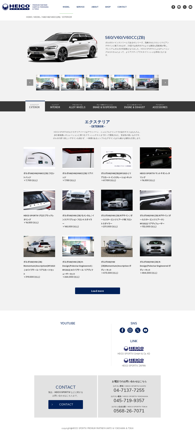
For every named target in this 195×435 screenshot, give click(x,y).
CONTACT (122, 7)
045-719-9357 (129, 401)
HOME (29, 17)
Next (165, 82)
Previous (30, 82)
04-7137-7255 (129, 390)
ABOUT (95, 7)
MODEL (66, 7)
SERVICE (81, 7)
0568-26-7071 (129, 411)
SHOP (108, 7)
